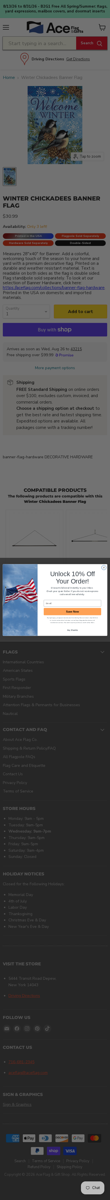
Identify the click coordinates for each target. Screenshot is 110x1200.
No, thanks (72, 629)
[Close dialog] (104, 567)
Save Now (72, 611)
